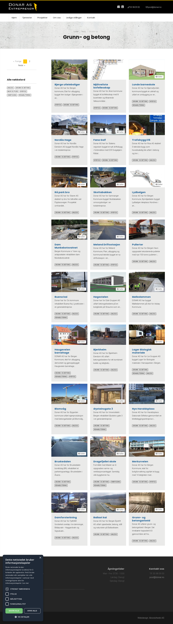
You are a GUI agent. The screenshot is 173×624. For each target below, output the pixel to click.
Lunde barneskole (143, 84)
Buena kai (61, 297)
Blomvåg (60, 408)
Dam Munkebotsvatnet (66, 246)
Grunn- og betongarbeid (141, 519)
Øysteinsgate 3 (103, 408)
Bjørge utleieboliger (67, 84)
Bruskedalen (63, 461)
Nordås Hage (63, 140)
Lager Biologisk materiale (142, 351)
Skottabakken (102, 192)
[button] (23, 617)
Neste (20, 65)
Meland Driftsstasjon (106, 244)
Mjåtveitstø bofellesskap (101, 86)
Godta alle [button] (14, 611)
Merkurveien (140, 461)
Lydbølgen (139, 192)
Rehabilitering (138, 105)
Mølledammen (141, 297)
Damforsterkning (66, 517)
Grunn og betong (23, 88)
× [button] (40, 558)
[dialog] (23, 588)
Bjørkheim (99, 349)
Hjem (76, 32)
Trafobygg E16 (141, 140)
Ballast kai (100, 517)
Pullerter (137, 244)
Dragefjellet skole (104, 461)
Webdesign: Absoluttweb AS (151, 618)
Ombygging (115, 482)
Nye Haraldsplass (143, 408)
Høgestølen (100, 297)
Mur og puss (13, 91)
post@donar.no (156, 577)
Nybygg (58, 105)
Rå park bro (62, 192)
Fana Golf (99, 140)
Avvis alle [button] (32, 611)
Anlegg (153, 160)
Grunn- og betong (71, 105)
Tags (83, 32)
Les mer (25, 583)
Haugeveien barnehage (62, 351)
